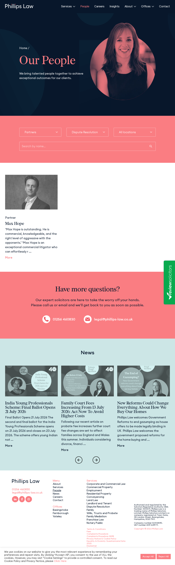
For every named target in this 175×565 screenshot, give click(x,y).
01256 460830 (64, 319)
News (56, 493)
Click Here (60, 561)
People (84, 6)
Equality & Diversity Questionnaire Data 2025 (106, 542)
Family (90, 509)
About (129, 6)
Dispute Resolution (98, 506)
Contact (164, 6)
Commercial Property (100, 487)
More (8, 257)
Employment (94, 490)
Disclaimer (92, 545)
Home (23, 48)
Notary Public (95, 522)
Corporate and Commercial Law (106, 483)
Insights (114, 6)
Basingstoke (60, 509)
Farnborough (61, 513)
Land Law (92, 500)
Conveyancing (95, 496)
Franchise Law (95, 519)
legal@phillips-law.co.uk (113, 319)
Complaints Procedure (97, 534)
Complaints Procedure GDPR (100, 536)
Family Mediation (97, 516)
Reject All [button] (164, 556)
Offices (146, 6)
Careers (99, 6)
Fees (89, 531)
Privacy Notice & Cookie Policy (101, 538)
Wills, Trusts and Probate (102, 513)
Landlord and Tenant (99, 503)
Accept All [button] (148, 556)
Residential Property (99, 493)
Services (66, 6)
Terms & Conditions (96, 529)
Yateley (57, 516)
